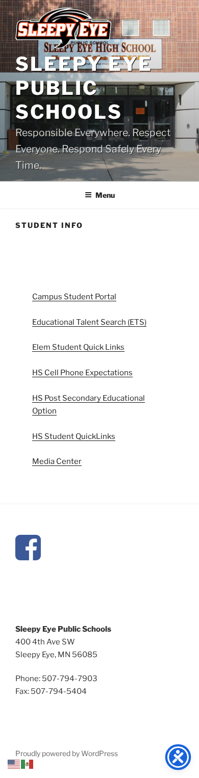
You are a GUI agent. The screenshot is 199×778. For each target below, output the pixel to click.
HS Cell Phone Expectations (82, 372)
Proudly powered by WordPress (66, 753)
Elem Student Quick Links (78, 347)
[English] (14, 763)
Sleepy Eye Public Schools (84, 88)
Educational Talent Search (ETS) (89, 322)
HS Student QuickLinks (73, 436)
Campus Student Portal (74, 296)
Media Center (57, 461)
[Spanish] (27, 763)
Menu (105, 195)
